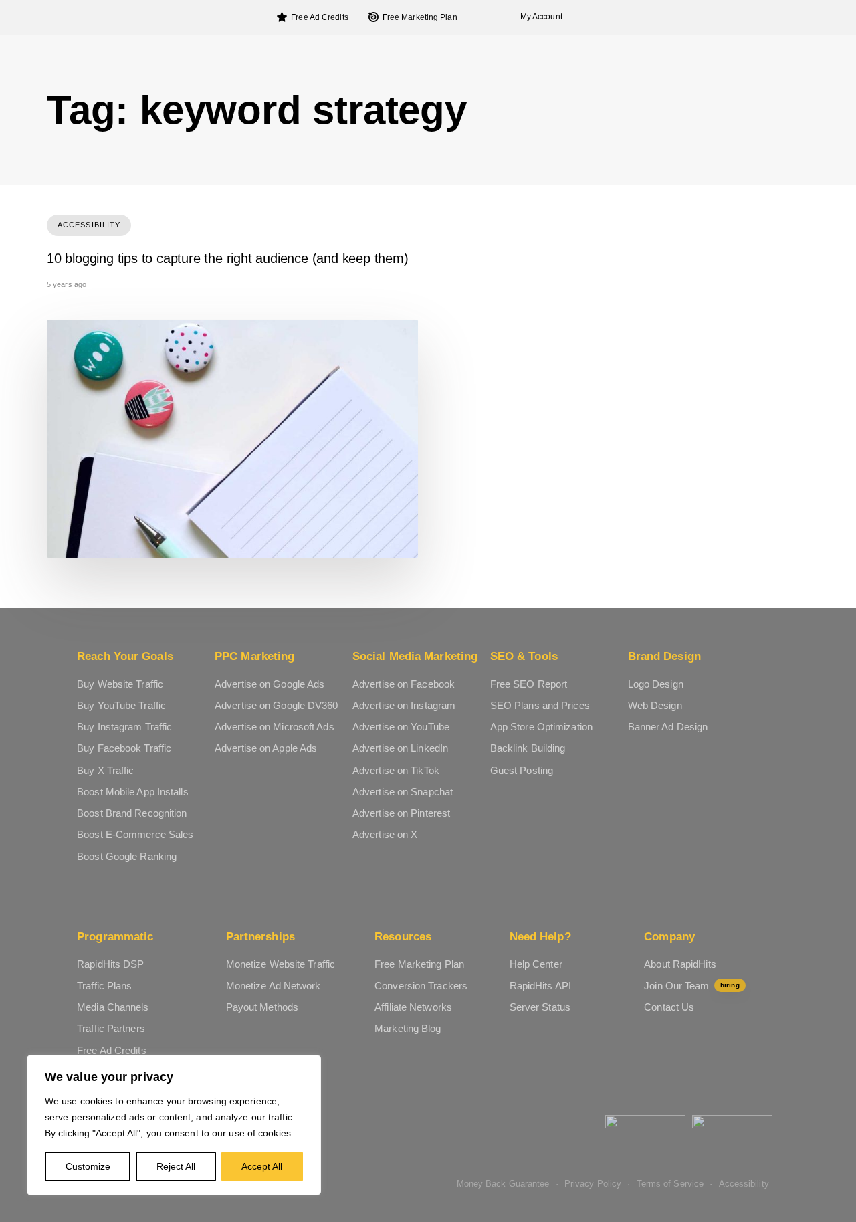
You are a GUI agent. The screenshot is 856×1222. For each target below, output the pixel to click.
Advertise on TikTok (395, 770)
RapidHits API (540, 985)
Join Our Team (691, 985)
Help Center (536, 964)
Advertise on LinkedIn (400, 748)
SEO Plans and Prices (540, 705)
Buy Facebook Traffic (124, 748)
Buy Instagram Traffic (124, 726)
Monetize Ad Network (273, 985)
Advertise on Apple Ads (266, 748)
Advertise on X (384, 834)
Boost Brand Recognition (132, 813)
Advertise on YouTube (400, 726)
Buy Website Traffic (120, 684)
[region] (174, 1125)
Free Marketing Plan (420, 17)
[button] (537, 17)
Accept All (261, 1166)
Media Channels (112, 1007)
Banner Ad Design (668, 726)
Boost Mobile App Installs (133, 791)
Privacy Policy (592, 1184)
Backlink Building (528, 748)
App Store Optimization (541, 726)
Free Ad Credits (319, 17)
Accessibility (744, 1184)
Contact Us (669, 1007)
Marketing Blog (407, 1028)
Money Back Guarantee (503, 1184)
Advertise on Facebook (403, 684)
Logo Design (655, 684)
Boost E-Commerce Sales (135, 834)
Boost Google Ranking (127, 856)
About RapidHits (680, 964)
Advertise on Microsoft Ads (274, 726)
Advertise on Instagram (403, 705)
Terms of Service (670, 1184)
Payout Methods (262, 1007)
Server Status (540, 1007)
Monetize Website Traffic (280, 964)
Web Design (655, 705)
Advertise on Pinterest (401, 813)
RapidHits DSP (110, 964)
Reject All (175, 1166)
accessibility (89, 225)
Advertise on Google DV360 (276, 705)
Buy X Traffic (105, 770)
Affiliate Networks (413, 1007)
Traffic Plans (104, 985)
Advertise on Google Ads (269, 684)
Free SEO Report (529, 684)
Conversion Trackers (420, 985)
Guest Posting (521, 770)
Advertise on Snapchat (402, 791)
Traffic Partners (111, 1028)
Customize (88, 1166)
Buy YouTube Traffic (121, 705)
